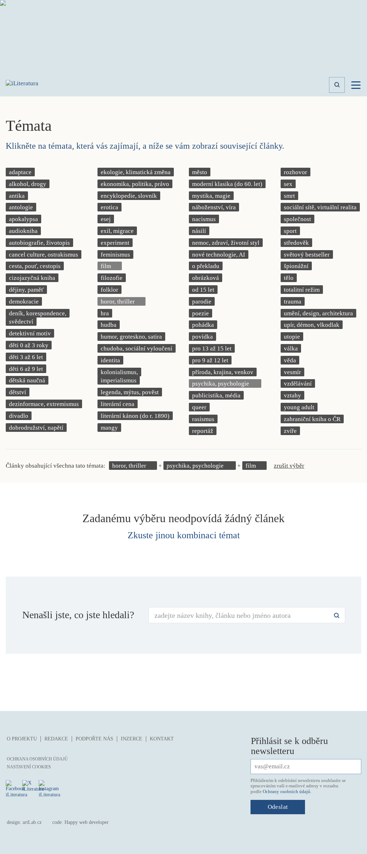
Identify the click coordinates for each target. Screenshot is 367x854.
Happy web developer (87, 822)
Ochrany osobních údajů (286, 791)
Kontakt (162, 738)
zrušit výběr (289, 465)
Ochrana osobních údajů (37, 759)
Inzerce (131, 738)
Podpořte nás (94, 738)
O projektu (22, 738)
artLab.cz (32, 822)
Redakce (56, 738)
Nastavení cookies (29, 766)
